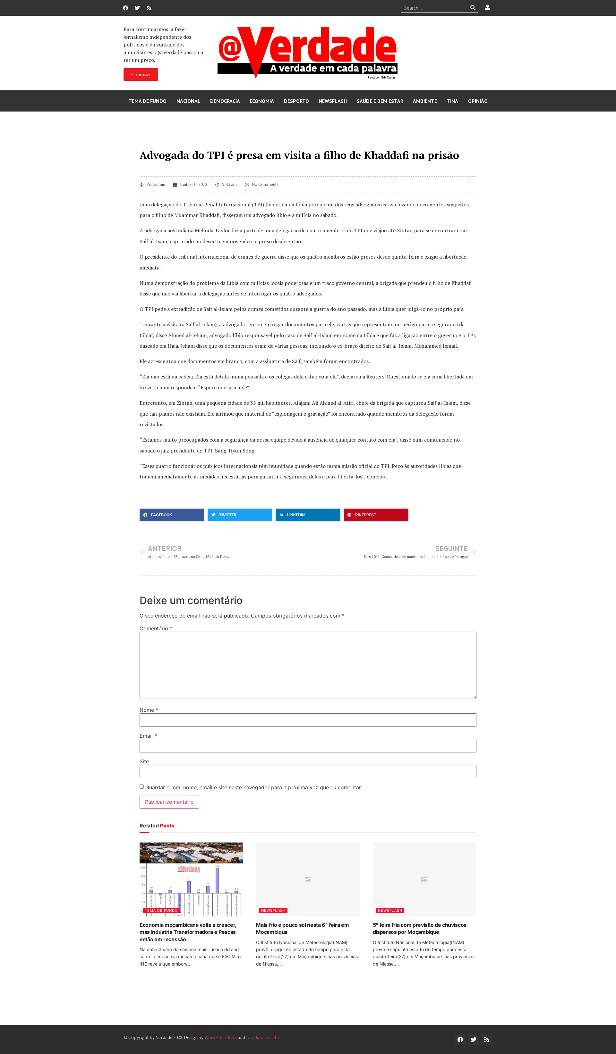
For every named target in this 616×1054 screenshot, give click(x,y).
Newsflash (333, 101)
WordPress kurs (220, 1037)
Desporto (296, 101)
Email (148, 735)
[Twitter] (137, 8)
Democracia (225, 101)
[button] (172, 515)
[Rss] (149, 8)
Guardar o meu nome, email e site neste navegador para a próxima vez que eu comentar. (253, 787)
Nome (149, 709)
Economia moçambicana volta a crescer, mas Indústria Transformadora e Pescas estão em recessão (188, 932)
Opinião (478, 101)
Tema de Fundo (147, 101)
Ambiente (425, 101)
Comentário (156, 628)
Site (144, 761)
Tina (452, 101)
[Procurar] (473, 7)
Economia (262, 101)
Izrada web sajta (262, 1037)
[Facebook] (125, 8)
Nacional (188, 101)
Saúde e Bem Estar (380, 101)
